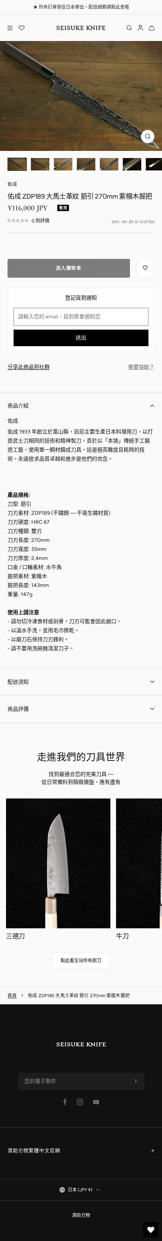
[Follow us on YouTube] (96, 1102)
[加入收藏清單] (145, 268)
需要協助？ (141, 367)
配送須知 (18, 682)
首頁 (12, 995)
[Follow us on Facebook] (65, 1102)
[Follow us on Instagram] (80, 1102)
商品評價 (18, 709)
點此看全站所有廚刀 (81, 960)
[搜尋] (129, 27)
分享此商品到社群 (29, 367)
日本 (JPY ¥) (80, 1189)
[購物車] (151, 27)
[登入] (140, 27)
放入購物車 (69, 268)
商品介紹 (18, 406)
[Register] (135, 1081)
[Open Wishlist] (21, 27)
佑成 (12, 184)
